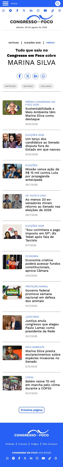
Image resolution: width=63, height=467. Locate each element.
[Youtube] (45, 10)
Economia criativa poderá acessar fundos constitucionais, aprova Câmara (42, 265)
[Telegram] (10, 10)
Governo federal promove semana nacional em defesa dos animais (40, 296)
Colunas (22, 444)
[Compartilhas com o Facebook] (20, 76)
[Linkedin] (31, 10)
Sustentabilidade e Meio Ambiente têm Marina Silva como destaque (40, 114)
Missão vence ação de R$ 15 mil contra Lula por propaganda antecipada (42, 174)
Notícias (14, 43)
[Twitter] (24, 10)
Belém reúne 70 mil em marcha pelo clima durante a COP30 (42, 384)
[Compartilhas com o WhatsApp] (43, 76)
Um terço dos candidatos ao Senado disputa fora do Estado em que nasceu (42, 144)
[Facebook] (17, 10)
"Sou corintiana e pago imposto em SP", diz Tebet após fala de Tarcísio (42, 235)
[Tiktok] (52, 10)
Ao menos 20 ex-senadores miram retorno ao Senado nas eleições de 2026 (42, 205)
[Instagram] (38, 10)
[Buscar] (57, 3)
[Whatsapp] (3, 10)
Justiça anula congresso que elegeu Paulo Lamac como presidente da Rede (42, 326)
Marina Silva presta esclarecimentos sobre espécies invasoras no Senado (42, 356)
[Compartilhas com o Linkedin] (35, 76)
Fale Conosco (50, 444)
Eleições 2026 (32, 43)
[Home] (31, 19)
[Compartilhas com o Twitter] (27, 76)
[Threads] (59, 10)
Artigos (35, 444)
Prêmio (50, 43)
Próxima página (31, 410)
